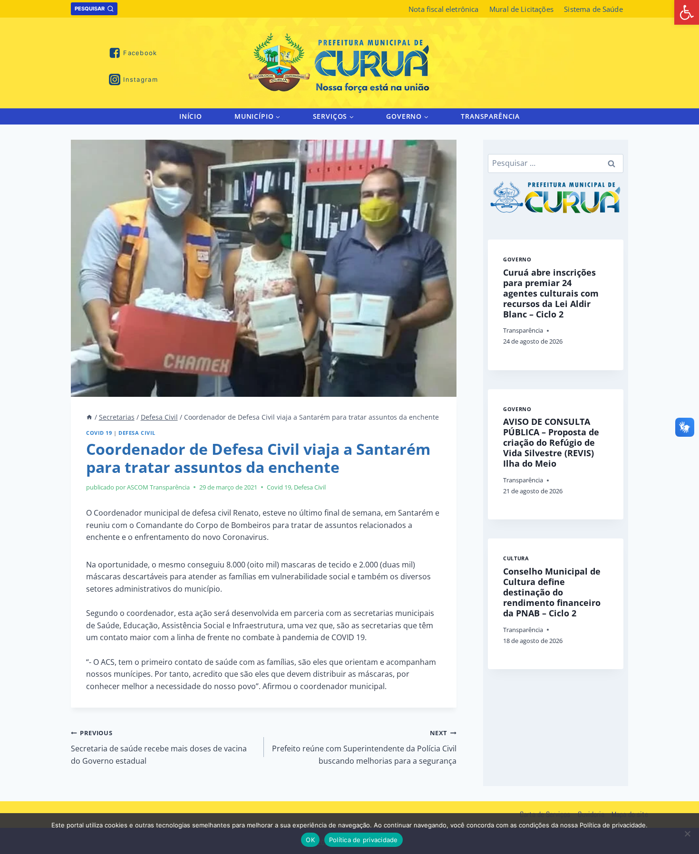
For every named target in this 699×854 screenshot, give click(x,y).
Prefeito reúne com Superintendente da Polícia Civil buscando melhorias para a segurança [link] (364, 747)
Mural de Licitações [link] (521, 9)
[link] (686, 12)
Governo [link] (517, 259)
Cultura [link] (516, 558)
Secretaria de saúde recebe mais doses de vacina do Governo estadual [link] (159, 747)
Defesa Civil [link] (136, 432)
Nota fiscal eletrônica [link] (443, 9)
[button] (277, 116)
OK (310, 840)
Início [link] (190, 116)
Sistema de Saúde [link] (593, 9)
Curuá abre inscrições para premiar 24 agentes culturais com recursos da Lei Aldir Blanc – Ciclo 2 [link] (551, 293)
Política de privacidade (363, 840)
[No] (687, 833)
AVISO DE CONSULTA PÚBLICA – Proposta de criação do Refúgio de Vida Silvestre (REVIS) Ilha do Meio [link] (551, 442)
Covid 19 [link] (99, 432)
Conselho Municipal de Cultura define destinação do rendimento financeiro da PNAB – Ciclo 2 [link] (552, 592)
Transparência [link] (490, 116)
